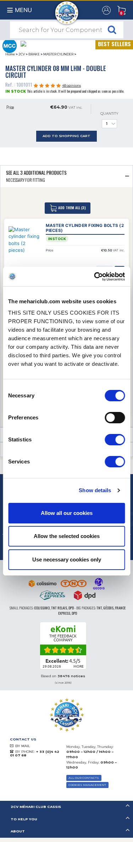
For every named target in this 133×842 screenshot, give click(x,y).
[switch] (115, 417)
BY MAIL (22, 746)
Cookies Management (87, 785)
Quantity (109, 113)
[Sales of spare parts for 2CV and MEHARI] (66, 9)
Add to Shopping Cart (66, 136)
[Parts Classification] (9, 45)
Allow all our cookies (67, 513)
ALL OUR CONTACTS (83, 777)
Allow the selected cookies (67, 536)
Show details (95, 490)
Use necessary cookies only (66, 559)
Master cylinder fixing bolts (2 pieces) (85, 228)
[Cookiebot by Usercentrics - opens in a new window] (95, 276)
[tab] (66, 176)
